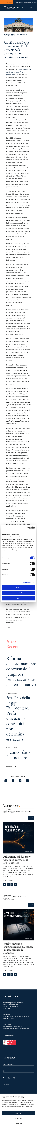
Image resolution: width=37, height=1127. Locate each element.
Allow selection (18, 593)
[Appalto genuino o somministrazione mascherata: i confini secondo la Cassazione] (18, 910)
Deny (18, 598)
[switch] (32, 563)
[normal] (13, 7)
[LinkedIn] (13, 780)
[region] (18, 1110)
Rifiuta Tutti (18, 1123)
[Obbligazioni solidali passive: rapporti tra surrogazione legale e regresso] (18, 823)
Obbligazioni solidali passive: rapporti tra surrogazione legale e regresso (17, 860)
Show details (27, 582)
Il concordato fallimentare (18, 755)
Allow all (18, 587)
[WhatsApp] (20, 780)
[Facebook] (5, 780)
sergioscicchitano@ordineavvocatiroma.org (16, 1028)
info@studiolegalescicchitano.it (12, 1026)
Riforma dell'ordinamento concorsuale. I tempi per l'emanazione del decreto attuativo (21, 671)
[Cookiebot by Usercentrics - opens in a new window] (27, 528)
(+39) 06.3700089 (8, 1018)
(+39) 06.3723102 (11, 1016)
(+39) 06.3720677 (23, 1016)
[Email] (27, 780)
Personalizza (18, 1118)
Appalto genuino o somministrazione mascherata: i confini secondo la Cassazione (18, 948)
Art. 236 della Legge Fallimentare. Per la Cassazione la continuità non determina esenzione (18, 718)
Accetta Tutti (18, 1113)
